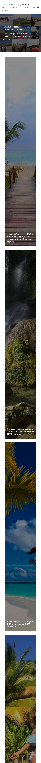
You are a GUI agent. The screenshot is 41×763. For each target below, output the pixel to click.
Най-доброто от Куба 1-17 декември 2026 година (20, 624)
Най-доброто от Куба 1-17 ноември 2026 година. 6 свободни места (20, 238)
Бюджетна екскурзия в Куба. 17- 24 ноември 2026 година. (20, 431)
